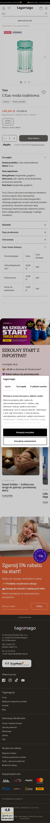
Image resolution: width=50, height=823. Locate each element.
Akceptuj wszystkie (25, 432)
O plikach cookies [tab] (38, 386)
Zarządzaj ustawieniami (25, 441)
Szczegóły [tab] (21, 386)
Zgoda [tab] (8, 386)
